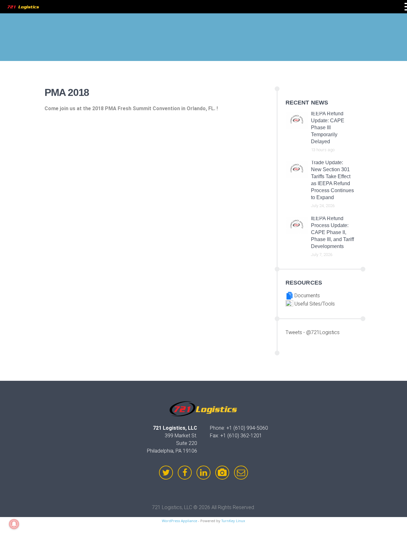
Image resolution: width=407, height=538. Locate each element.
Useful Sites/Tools (314, 304)
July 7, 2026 (321, 254)
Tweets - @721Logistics (313, 332)
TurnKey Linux (233, 520)
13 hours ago (323, 149)
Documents (306, 296)
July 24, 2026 (323, 205)
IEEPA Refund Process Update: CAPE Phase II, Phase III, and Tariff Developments (332, 232)
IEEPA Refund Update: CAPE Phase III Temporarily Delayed (327, 127)
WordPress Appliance (179, 520)
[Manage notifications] (14, 524)
